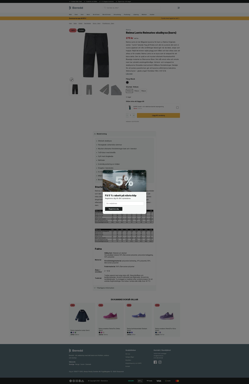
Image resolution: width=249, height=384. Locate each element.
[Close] (143, 174)
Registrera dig (114, 209)
